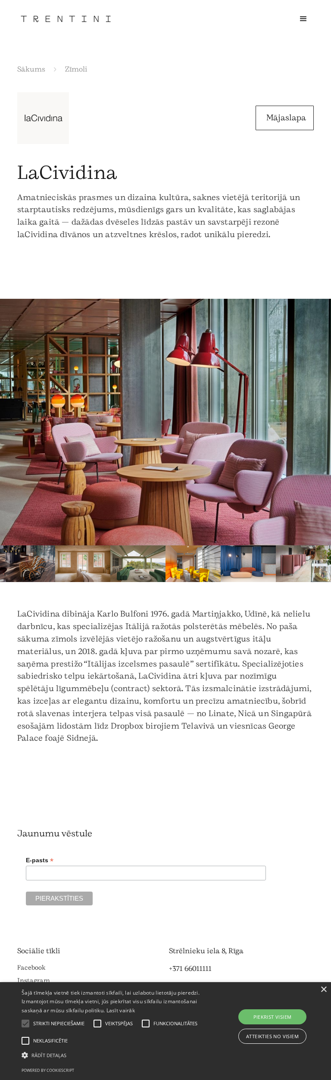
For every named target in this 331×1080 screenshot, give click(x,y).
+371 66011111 (190, 968)
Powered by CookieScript (48, 1070)
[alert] (165, 1031)
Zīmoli (76, 69)
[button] (303, 19)
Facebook (31, 967)
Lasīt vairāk (120, 1010)
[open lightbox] (165, 422)
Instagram (33, 980)
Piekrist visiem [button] (272, 1017)
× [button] (323, 989)
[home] (65, 19)
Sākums (31, 69)
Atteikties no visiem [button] (272, 1036)
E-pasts (39, 860)
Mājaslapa (286, 117)
